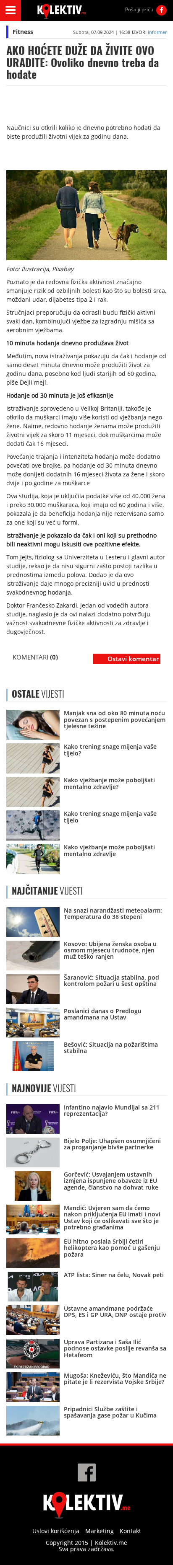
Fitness (23, 32)
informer (157, 32)
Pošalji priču (139, 9)
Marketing (99, 1531)
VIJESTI (47, 891)
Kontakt (130, 1531)
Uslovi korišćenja (55, 1531)
